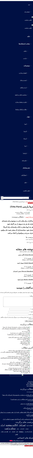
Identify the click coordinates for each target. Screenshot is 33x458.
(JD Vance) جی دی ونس (23, 338)
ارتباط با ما (30, 383)
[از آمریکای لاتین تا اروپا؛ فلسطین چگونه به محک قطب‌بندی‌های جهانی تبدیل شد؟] (19, 368)
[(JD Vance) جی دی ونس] (19, 337)
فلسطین (13, 431)
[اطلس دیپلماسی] (29, 20)
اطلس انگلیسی (26, 190)
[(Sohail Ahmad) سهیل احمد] (27, 259)
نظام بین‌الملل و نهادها (21, 109)
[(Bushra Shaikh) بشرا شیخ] (28, 276)
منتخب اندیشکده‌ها (24, 44)
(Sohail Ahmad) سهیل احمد (25, 263)
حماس (18, 428)
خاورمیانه (24, 160)
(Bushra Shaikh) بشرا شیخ (25, 279)
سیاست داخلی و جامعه (21, 95)
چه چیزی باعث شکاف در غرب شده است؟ (18, 334)
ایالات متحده (12, 425)
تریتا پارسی (29, 217)
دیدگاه (31, 296)
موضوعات (27, 65)
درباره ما (30, 381)
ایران (3, 425)
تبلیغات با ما (30, 386)
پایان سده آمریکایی (25, 343)
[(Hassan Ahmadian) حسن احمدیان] (27, 268)
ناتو (10, 431)
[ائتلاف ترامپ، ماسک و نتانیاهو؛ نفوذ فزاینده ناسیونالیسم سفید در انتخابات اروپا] (18, 356)
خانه (32, 201)
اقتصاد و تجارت (23, 73)
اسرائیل (22, 425)
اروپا (25, 146)
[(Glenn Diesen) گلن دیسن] (26, 251)
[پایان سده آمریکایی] (25, 341)
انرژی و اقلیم (23, 87)
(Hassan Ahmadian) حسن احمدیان (23, 271)
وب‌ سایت (31, 314)
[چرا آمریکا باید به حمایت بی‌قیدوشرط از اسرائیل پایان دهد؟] (16, 327)
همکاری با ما (29, 384)
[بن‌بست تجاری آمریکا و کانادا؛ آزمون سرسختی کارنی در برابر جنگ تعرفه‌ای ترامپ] (19, 350)
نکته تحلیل (27, 201)
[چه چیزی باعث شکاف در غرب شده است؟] (20, 333)
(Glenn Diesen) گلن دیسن (25, 255)
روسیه (21, 431)
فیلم (25, 182)
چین (16, 434)
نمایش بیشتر (30, 243)
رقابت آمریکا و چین (28, 431)
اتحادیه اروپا (29, 425)
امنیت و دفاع (23, 80)
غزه (17, 431)
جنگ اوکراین (22, 428)
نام (32, 309)
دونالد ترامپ (10, 428)
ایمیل (31, 311)
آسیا (25, 124)
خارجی (25, 58)
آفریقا (25, 131)
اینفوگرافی (24, 175)
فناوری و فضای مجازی (21, 102)
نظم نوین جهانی (4, 431)
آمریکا (25, 138)
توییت (27, 239)
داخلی (25, 51)
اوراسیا (25, 153)
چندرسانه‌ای (26, 168)
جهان (28, 117)
